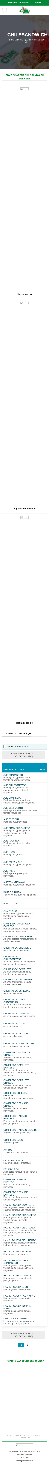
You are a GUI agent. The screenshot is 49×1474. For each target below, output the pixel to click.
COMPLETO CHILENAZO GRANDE (16, 1053)
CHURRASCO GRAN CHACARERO (14, 1001)
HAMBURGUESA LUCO (15, 1287)
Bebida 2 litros (10, 903)
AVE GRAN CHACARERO (16, 828)
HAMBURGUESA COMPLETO (18, 1205)
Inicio (9, 1436)
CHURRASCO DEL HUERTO (18, 979)
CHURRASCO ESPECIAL (16, 991)
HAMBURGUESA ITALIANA (17, 1275)
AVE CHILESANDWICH (15, 785)
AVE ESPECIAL (11, 819)
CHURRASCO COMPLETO (17, 969)
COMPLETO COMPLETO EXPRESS (16, 1066)
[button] (4, 10)
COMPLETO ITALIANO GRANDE (20, 1130)
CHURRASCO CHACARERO (18, 936)
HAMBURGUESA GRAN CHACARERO (15, 1261)
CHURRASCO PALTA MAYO (17, 1033)
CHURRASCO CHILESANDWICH (12, 957)
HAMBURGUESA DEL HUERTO (19, 1240)
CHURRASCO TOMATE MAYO (19, 1043)
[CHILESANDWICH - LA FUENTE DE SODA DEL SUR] (24, 10)
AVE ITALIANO (11, 840)
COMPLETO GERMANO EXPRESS (15, 1193)
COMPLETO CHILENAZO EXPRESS (16, 925)
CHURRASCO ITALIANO (16, 1013)
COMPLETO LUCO (13, 1140)
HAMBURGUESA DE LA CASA (19, 1227)
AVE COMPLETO (12, 798)
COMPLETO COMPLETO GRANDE (16, 1081)
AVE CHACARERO (13, 775)
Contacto (25, 1438)
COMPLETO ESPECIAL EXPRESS (15, 1180)
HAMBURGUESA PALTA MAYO (19, 1296)
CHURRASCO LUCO (14, 1023)
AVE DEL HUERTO (13, 808)
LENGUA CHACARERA (15, 1318)
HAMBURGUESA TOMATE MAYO (17, 1307)
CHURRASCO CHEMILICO (17, 948)
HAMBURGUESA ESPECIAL (18, 1251)
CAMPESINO (10, 911)
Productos (19, 1436)
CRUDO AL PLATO (13, 1160)
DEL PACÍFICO (11, 1169)
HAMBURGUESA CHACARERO (19, 1215)
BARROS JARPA (12, 892)
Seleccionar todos (18, 747)
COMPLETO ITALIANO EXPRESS (15, 1117)
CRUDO (7, 1150)
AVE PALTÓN (10, 871)
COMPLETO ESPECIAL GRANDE (15, 1094)
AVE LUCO (9, 852)
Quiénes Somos (34, 1436)
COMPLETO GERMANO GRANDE (15, 1104)
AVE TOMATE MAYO (14, 882)
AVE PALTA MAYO (12, 862)
